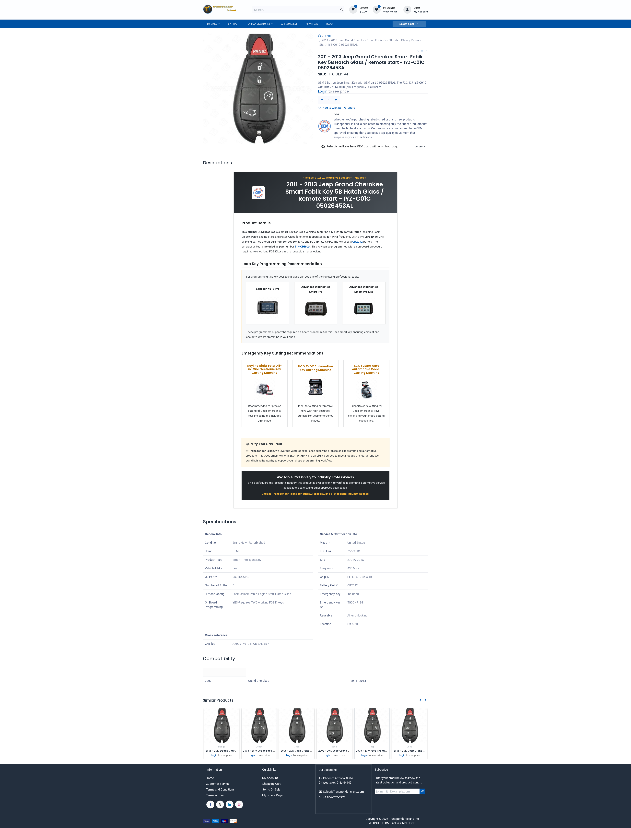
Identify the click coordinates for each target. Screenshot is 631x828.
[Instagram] (239, 804)
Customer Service (218, 783)
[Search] (341, 9)
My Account (270, 778)
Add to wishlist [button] (331, 108)
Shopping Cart (271, 783)
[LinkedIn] (230, 804)
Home (210, 778)
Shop (328, 35)
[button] (409, 24)
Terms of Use (215, 795)
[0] (353, 9)
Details (418, 146)
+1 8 (326, 797)
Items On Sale (271, 789)
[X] (220, 804)
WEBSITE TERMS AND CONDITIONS (392, 823)
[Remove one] (322, 100)
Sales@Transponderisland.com (343, 791)
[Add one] (336, 100)
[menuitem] (213, 24)
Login (322, 91)
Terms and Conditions (220, 789)
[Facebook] (210, 804)
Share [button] (351, 108)
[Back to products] (422, 50)
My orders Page (272, 795)
